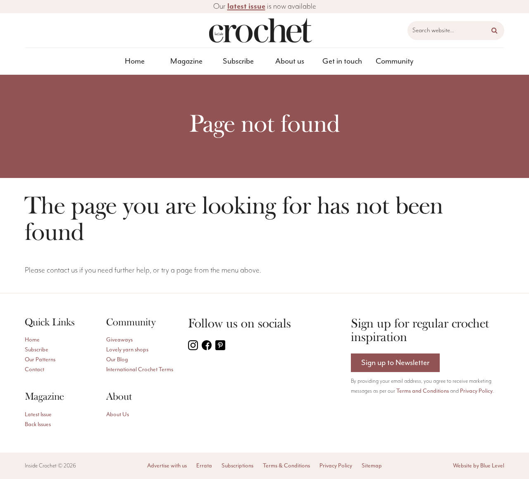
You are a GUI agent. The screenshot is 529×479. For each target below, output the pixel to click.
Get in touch (342, 61)
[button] (494, 30)
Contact (34, 369)
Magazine (186, 61)
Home (135, 61)
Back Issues (38, 424)
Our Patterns (40, 359)
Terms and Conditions (422, 390)
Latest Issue (38, 414)
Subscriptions (237, 465)
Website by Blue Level (478, 465)
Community (394, 61)
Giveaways (119, 339)
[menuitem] (135, 61)
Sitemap (372, 465)
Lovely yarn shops (127, 349)
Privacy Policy (476, 390)
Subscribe (238, 61)
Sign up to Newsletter (395, 363)
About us (289, 61)
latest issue (246, 6)
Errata (204, 465)
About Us (117, 414)
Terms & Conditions (286, 465)
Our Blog (117, 359)
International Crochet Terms (139, 369)
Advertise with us (167, 465)
